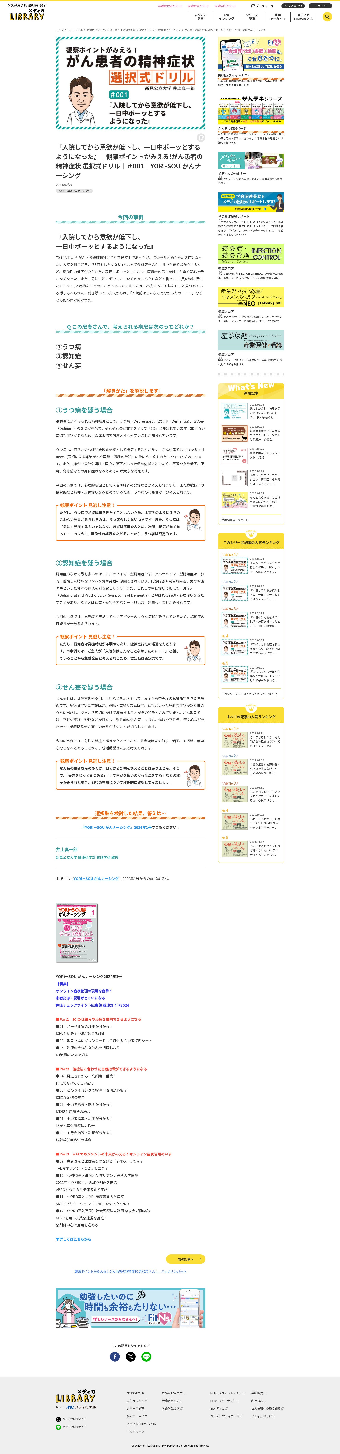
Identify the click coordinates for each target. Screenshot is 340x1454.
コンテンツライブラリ (225, 1416)
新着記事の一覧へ (233, 520)
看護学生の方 (224, 6)
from (60, 1407)
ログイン (320, 6)
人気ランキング (226, 16)
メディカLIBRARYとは (303, 16)
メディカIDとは (261, 1416)
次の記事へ (186, 1259)
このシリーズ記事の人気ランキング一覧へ (248, 694)
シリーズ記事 (252, 16)
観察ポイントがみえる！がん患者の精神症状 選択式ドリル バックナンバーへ (131, 1271)
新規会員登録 (293, 6)
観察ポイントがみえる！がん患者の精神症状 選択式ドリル (120, 30)
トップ (60, 30)
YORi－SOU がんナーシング (74, 191)
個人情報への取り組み (266, 1408)
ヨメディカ (217, 1408)
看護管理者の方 (168, 6)
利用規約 (257, 1401)
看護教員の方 (197, 6)
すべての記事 (200, 16)
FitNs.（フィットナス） (226, 1393)
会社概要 (257, 1393)
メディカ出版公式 (74, 1419)
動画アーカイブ (277, 16)
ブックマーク (264, 6)
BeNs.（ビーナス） (223, 1401)
